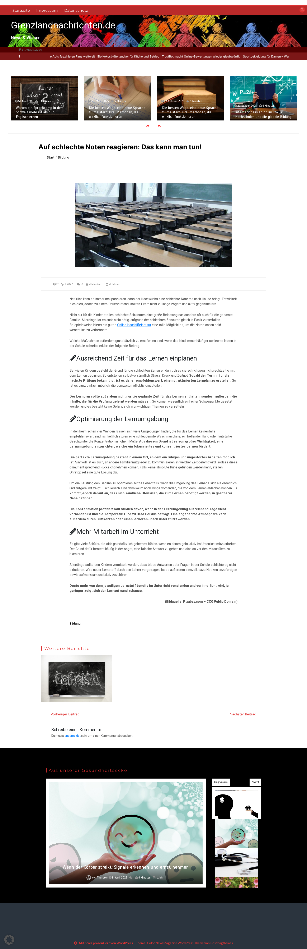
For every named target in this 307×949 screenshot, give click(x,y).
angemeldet (73, 735)
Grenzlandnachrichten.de (63, 25)
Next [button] (255, 782)
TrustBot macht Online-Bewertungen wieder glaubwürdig (171, 56)
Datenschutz (76, 10)
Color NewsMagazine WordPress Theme (175, 943)
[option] (98, 56)
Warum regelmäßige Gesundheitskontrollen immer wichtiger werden (125, 867)
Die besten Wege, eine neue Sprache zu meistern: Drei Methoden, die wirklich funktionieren (117, 112)
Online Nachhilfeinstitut (134, 325)
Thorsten (101, 877)
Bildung (75, 624)
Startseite (21, 10)
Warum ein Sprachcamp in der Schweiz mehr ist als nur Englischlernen (39, 112)
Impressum (47, 10)
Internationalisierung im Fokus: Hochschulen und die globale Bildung (263, 114)
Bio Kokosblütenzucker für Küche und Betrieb (98, 56)
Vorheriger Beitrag (65, 714)
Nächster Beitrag (243, 714)
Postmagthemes (221, 943)
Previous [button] (221, 782)
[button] (9, 940)
